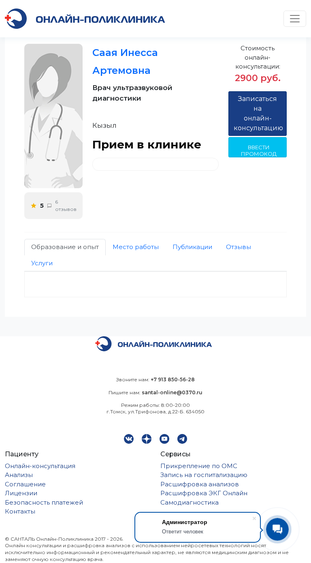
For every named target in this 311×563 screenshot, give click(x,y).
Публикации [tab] (192, 247)
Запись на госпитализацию (203, 475)
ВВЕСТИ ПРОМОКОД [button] (259, 150)
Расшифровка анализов (199, 484)
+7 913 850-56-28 (173, 379)
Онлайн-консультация (40, 466)
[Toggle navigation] (294, 19)
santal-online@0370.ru (172, 392)
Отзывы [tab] (238, 247)
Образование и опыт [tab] (65, 247)
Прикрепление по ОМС (198, 466)
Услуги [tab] (42, 263)
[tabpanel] (155, 284)
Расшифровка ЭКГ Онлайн (203, 493)
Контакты (20, 511)
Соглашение (25, 484)
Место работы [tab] (136, 247)
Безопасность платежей (44, 502)
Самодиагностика (189, 502)
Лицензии (21, 493)
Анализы (19, 475)
